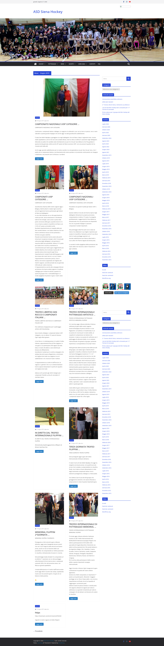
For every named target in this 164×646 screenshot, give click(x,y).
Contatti (92, 64)
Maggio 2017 (106, 214)
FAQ (99, 64)
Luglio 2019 (105, 163)
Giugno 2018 (105, 197)
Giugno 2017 (105, 211)
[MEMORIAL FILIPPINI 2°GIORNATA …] (49, 509)
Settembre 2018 (106, 192)
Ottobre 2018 (106, 189)
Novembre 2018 (106, 186)
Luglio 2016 (105, 237)
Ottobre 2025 (106, 130)
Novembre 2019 (106, 155)
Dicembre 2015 (106, 257)
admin (47, 120)
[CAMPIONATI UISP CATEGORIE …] (49, 177)
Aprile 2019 (105, 172)
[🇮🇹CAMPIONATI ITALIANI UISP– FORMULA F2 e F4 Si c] (105, 286)
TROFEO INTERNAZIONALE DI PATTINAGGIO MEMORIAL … (83, 525)
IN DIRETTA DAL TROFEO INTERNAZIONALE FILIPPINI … (49, 434)
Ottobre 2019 (106, 158)
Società (71, 64)
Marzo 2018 (105, 206)
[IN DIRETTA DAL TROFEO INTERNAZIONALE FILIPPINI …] (49, 416)
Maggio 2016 (106, 243)
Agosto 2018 (105, 195)
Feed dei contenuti (107, 272)
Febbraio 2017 (106, 220)
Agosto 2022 (105, 146)
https (37, 612)
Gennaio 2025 (106, 135)
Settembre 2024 (106, 138)
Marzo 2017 (105, 217)
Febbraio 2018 (106, 209)
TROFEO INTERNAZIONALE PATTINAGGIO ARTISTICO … (82, 313)
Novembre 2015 (106, 260)
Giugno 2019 (105, 166)
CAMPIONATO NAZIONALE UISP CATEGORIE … (57, 124)
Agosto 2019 (105, 161)
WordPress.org (106, 278)
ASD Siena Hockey (47, 11)
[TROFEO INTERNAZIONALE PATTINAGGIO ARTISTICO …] (83, 295)
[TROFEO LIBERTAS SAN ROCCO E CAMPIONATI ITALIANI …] (49, 295)
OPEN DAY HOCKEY (107, 102)
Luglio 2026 (105, 124)
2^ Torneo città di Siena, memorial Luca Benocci (116, 105)
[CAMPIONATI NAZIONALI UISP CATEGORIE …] (83, 177)
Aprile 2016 (105, 245)
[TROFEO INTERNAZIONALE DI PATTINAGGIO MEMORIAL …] (83, 505)
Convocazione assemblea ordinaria (112, 99)
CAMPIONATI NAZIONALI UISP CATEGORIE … (81, 198)
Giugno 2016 (105, 240)
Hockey (41, 64)
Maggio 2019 (106, 169)
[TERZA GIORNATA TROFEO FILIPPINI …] (83, 423)
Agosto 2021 (105, 152)
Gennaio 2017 (106, 223)
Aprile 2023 (105, 144)
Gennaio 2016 (106, 254)
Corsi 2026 (81, 64)
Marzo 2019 (105, 175)
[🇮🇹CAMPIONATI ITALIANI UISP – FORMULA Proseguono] (120, 286)
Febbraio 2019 (106, 178)
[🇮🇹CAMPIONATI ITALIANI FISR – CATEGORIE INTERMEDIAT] (113, 286)
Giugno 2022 (105, 149)
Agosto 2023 (105, 141)
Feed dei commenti (107, 275)
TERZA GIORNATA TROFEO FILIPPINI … (81, 448)
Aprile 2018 (105, 203)
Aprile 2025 (105, 132)
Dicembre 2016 (106, 226)
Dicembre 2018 (106, 183)
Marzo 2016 (105, 248)
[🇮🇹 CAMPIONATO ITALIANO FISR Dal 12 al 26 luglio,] (127, 286)
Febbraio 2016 (106, 251)
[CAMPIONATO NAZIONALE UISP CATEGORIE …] (66, 97)
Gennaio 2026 (106, 127)
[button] (44, 64)
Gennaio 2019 (106, 180)
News (62, 64)
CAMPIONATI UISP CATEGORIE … (44, 198)
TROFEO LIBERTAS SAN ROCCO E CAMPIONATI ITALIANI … (46, 315)
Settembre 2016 (106, 234)
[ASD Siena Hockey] (35, 64)
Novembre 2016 (106, 228)
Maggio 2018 (106, 200)
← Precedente (37, 631)
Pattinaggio (52, 64)
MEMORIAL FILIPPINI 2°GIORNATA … (45, 533)
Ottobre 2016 (106, 231)
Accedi (104, 270)
